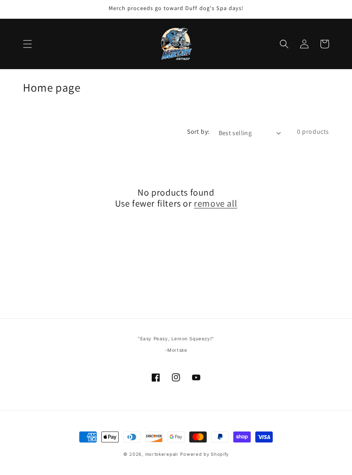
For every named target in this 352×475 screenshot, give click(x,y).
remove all (215, 203)
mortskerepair (162, 454)
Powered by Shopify (204, 454)
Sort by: (198, 131)
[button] (27, 44)
